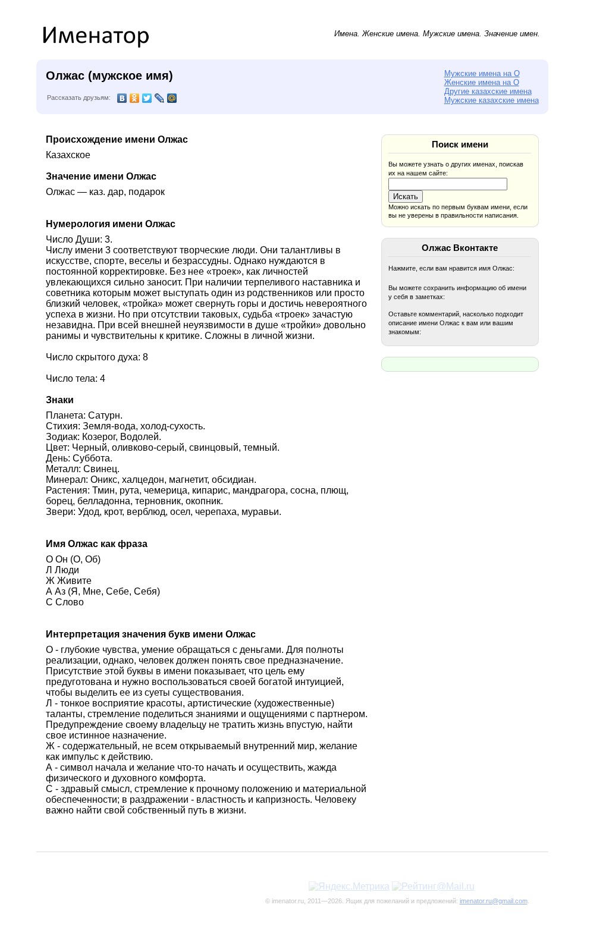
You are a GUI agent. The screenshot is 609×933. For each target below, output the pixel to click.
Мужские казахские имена (491, 100)
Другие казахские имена (488, 91)
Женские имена (390, 33)
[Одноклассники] (134, 98)
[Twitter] (147, 98)
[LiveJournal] (159, 98)
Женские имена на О (481, 82)
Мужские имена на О (482, 73)
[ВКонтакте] (122, 98)
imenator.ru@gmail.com (494, 900)
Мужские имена (451, 33)
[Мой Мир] (172, 98)
